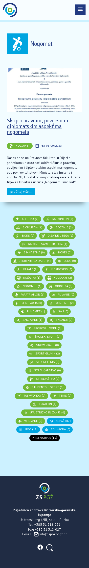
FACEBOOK (40, 547)
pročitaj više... (21, 191)
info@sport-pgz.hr (53, 534)
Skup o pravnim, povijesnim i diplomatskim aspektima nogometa (38, 126)
